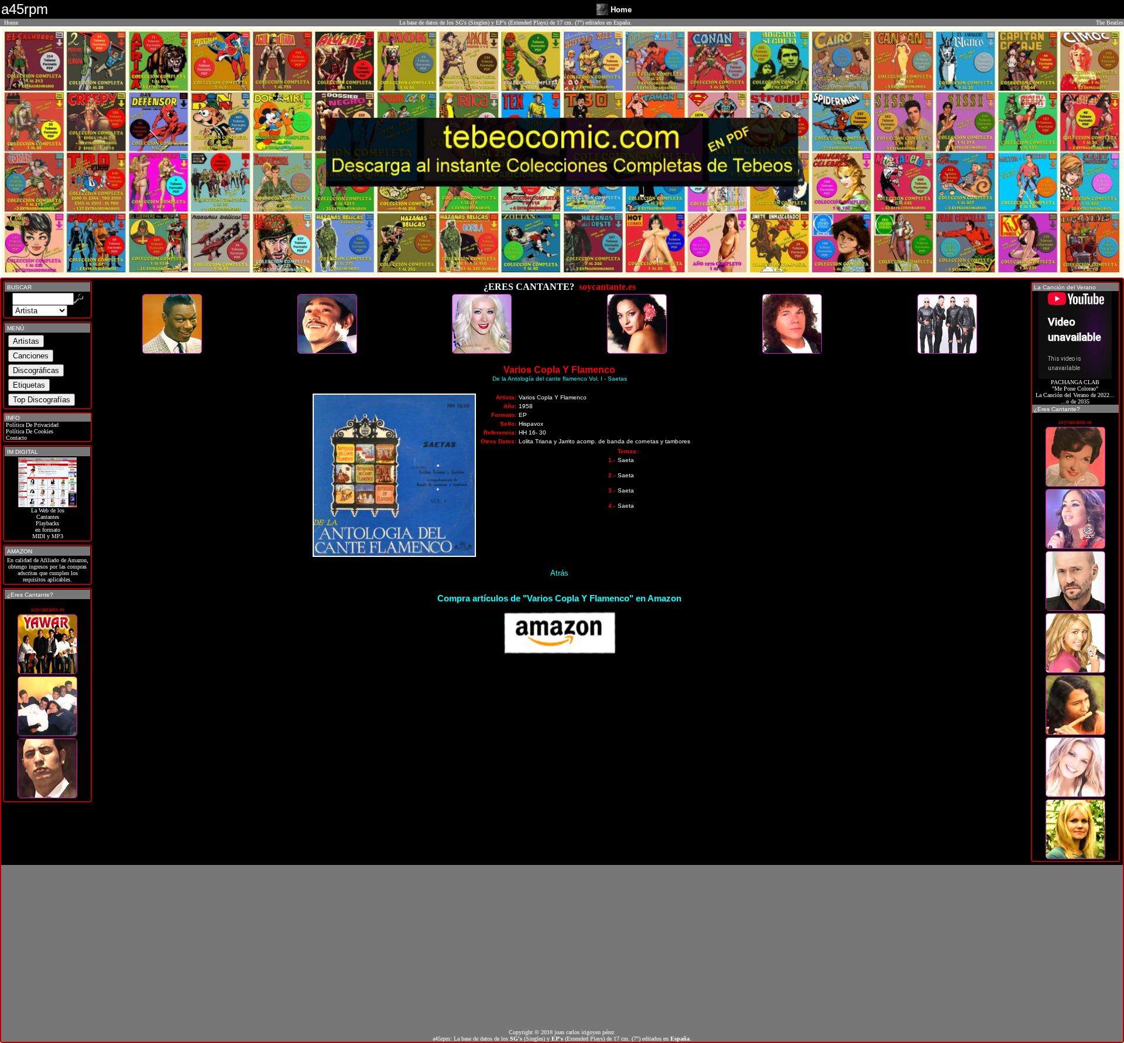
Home (11, 22)
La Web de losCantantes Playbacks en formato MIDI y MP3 (47, 523)
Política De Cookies (28, 431)
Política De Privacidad (31, 425)
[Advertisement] (562, 947)
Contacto (15, 438)
